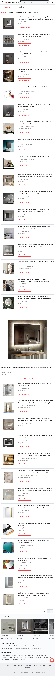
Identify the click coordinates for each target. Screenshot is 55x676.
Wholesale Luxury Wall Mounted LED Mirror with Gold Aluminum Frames (34, 384)
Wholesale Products (15, 646)
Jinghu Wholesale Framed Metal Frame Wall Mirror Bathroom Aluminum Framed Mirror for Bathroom (34, 507)
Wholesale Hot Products (31, 665)
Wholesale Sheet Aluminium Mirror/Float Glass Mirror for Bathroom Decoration (36, 263)
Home (3, 646)
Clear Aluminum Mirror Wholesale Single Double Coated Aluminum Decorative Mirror (35, 88)
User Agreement (22, 670)
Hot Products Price (18, 665)
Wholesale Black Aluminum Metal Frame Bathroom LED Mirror (35, 140)
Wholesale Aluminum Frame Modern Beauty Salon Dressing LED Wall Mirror (34, 53)
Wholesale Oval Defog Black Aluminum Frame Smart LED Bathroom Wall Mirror (34, 105)
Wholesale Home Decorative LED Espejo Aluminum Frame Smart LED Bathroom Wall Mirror (34, 210)
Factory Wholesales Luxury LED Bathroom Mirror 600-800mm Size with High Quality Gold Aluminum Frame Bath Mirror (34, 298)
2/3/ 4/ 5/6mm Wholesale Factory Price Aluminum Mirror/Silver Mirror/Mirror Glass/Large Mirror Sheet (34, 454)
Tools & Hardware (31, 646)
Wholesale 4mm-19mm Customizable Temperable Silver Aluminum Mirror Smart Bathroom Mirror (36, 245)
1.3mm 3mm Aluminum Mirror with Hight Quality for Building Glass (34, 559)
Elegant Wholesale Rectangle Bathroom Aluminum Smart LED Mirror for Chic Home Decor (34, 228)
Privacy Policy (32, 670)
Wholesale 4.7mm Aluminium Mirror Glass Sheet (33, 157)
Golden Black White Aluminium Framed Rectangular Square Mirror (34, 524)
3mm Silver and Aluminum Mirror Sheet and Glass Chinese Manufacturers (33, 542)
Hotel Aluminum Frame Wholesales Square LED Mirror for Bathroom (35, 70)
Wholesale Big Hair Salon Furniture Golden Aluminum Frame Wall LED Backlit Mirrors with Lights (34, 594)
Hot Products (8, 665)
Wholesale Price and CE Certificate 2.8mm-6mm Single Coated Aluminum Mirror (35, 123)
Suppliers (20, 7)
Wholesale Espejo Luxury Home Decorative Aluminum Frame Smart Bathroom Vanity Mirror (35, 193)
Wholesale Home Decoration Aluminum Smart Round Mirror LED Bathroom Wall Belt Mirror (34, 35)
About (15, 670)
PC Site (49, 665)
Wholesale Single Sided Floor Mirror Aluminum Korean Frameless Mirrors (35, 437)
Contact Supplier (24, 28)
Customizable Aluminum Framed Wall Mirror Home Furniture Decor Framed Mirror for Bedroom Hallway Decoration (34, 472)
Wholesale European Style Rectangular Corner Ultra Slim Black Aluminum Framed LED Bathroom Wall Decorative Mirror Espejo (35, 175)
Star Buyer (42, 665)
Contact (39, 670)
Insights (27, 667)
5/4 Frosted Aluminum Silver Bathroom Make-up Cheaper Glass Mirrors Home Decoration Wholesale (34, 280)
